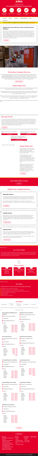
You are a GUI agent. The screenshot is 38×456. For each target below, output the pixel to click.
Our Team (17, 438)
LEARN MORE (32, 22)
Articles (30, 18)
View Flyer (19, 183)
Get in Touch (5, 20)
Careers (17, 439)
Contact (31, 436)
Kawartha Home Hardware (7, 442)
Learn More (6, 40)
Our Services (16, 18)
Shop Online (6, 205)
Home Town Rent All (5, 441)
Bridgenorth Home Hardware (7, 440)
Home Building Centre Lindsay (7, 446)
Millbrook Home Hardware (7, 449)
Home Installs (26, 440)
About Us (10, 18)
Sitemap (35, 436)
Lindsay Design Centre (24, 18)
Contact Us (19, 427)
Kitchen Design (27, 441)
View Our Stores (19, 81)
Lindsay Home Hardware (6, 448)
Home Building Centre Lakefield (7, 444)
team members (9, 76)
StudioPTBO (30, 454)
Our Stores (4, 18)
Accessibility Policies (19, 440)
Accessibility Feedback (19, 444)
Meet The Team (7, 239)
